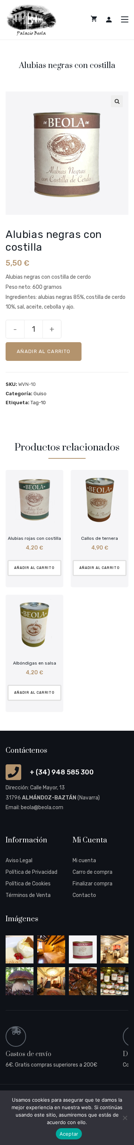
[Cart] (94, 19)
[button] (117, 101)
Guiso (40, 393)
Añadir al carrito (43, 351)
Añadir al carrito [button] (34, 568)
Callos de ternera (99, 538)
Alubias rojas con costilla (34, 538)
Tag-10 (38, 402)
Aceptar (69, 1134)
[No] (124, 1117)
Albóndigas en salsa (34, 663)
